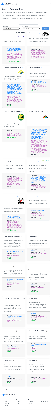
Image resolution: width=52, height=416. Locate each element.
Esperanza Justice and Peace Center (37, 111)
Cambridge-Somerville (16, 61)
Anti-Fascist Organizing (12, 47)
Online (42, 53)
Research (44, 55)
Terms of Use (32, 401)
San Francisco (44, 218)
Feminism (8, 87)
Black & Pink (32, 360)
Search (18, 401)
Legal (45, 53)
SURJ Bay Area (32, 196)
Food (12, 87)
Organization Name (6, 20)
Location (21, 20)
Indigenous (9, 89)
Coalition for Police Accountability (13, 111)
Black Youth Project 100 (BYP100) (12, 236)
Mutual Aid (19, 89)
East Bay (14, 137)
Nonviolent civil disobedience (38, 143)
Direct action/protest (12, 55)
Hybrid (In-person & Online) (37, 87)
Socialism (19, 92)
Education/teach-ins (15, 96)
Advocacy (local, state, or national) (37, 348)
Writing (42, 57)
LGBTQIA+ (19, 50)
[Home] (10, 3)
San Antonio (37, 155)
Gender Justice (38, 128)
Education (44, 131)
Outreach (43, 55)
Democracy (13, 86)
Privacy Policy (32, 403)
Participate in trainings (36, 55)
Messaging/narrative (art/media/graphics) (14, 58)
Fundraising (39, 147)
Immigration (13, 50)
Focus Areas (5, 26)
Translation (34, 151)
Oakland (38, 218)
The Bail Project (8, 360)
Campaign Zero (33, 236)
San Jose (14, 230)
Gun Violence (17, 87)
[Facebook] (43, 401)
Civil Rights (33, 47)
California (33, 60)
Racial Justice (17, 51)
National (33, 190)
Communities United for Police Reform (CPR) (39, 265)
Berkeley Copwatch (34, 32)
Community (9, 85)
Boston (8, 61)
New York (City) (34, 291)
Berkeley (38, 60)
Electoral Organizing (17, 86)
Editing (8, 96)
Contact (6, 405)
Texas (32, 155)
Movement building (17, 55)
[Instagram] (45, 401)
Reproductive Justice (11, 92)
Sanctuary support (11, 226)
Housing (8, 50)
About (6, 401)
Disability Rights (40, 130)
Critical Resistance (33, 298)
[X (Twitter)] (47, 401)
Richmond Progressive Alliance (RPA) (13, 67)
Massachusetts (10, 60)
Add (18, 403)
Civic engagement (15, 54)
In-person (38, 53)
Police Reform (10, 51)
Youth (21, 51)
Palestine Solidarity (11, 90)
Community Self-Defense (15, 49)
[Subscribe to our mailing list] (41, 401)
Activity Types (25, 26)
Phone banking (34, 144)
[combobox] (25, 23)
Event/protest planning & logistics (39, 379)
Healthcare (9, 88)
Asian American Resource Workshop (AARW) (15, 32)
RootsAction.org (33, 161)
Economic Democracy (36, 131)
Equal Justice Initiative (10, 330)
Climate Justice (17, 84)
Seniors (36, 137)
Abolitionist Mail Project (34, 67)
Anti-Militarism (13, 48)
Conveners (7, 403)
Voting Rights (10, 93)
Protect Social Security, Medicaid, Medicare (39, 135)
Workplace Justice (17, 93)
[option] (7, 28)
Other (42, 152)
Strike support (14, 101)
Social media (34, 56)
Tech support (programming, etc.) (37, 57)
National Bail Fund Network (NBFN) (37, 330)
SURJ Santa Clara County (10, 196)
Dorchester (17, 60)
